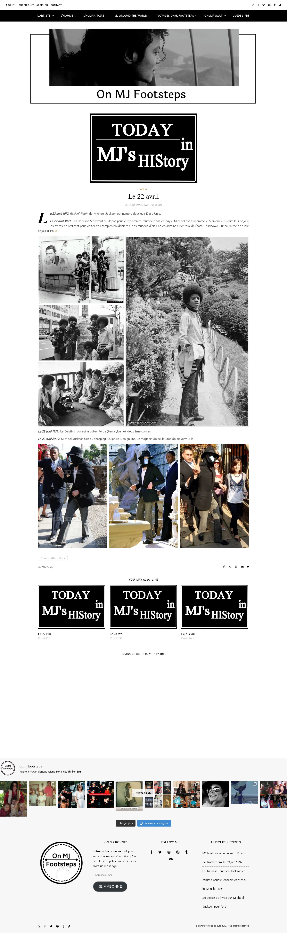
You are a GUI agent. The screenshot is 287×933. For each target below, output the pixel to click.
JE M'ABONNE (110, 886)
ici (56, 231)
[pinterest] (269, 4)
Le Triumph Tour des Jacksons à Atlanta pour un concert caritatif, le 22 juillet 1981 (224, 880)
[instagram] (253, 4)
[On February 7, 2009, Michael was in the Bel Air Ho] (186, 794)
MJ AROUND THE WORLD (131, 15)
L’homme (67, 15)
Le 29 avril (188, 634)
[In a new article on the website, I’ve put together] (157, 794)
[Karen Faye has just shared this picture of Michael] (129, 796)
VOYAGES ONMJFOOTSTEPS (176, 15)
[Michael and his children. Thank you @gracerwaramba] (13, 799)
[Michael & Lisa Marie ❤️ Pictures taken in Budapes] (71, 794)
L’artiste (44, 15)
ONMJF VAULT (213, 15)
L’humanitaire (94, 15)
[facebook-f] (259, 4)
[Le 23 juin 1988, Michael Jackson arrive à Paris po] (244, 792)
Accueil (11, 4)
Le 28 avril (116, 634)
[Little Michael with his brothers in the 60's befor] (42, 793)
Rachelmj (47, 567)
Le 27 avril (45, 634)
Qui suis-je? (26, 4)
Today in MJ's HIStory (53, 557)
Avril (143, 189)
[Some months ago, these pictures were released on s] (100, 794)
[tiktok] (280, 4)
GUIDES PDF (241, 15)
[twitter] (263, 4)
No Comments (153, 205)
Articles (42, 4)
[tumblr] (275, 4)
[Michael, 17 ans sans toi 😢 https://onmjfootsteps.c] (215, 794)
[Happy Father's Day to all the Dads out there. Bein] (273, 794)
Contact (56, 4)
